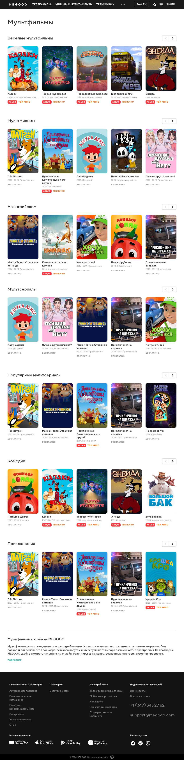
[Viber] (148, 743)
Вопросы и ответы (140, 696)
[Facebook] (133, 743)
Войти (170, 4)
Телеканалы (41, 4)
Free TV (142, 4)
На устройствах (99, 684)
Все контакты (138, 691)
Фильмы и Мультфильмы (74, 4)
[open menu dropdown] (123, 4)
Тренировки (105, 4)
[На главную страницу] (18, 4)
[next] (172, 38)
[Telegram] (140, 743)
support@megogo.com (152, 715)
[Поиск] (155, 4)
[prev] (165, 38)
